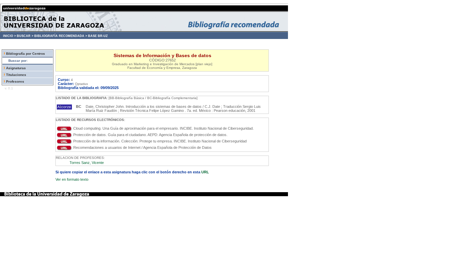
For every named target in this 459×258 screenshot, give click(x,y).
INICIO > (9, 36)
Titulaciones (16, 75)
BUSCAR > (25, 36)
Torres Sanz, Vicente (87, 163)
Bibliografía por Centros (25, 53)
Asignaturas (16, 68)
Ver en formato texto (71, 179)
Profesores (15, 81)
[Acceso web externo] (64, 130)
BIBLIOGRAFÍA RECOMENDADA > (60, 36)
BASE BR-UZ (98, 36)
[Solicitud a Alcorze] (64, 108)
